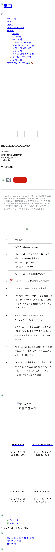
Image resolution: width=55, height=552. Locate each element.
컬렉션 (10, 21)
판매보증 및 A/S (15, 27)
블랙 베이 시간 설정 (22, 48)
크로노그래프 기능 (21, 42)
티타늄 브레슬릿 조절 (23, 54)
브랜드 (10, 24)
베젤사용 (16, 36)
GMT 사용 (17, 39)
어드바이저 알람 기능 (23, 45)
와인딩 (15, 33)
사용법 (10, 30)
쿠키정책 (11, 544)
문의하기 (11, 18)
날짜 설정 (17, 51)
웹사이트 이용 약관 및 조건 (20, 538)
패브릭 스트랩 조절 (22, 57)
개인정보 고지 (14, 541)
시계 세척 (17, 60)
